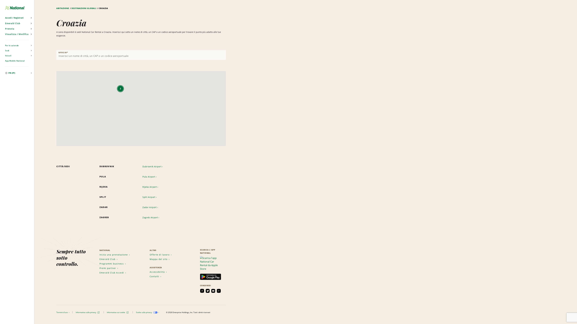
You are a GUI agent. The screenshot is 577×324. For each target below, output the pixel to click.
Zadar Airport (149, 207)
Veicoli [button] (8, 55)
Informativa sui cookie (116, 312)
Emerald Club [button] (12, 23)
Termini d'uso (62, 312)
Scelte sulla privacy (144, 312)
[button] (17, 18)
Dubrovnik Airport (151, 166)
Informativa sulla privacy (86, 312)
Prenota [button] (9, 28)
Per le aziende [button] (12, 45)
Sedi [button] (7, 50)
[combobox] (141, 55)
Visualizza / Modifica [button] (17, 34)
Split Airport (148, 197)
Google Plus (219, 291)
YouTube (213, 291)
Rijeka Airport (149, 186)
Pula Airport (148, 176)
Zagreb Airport (150, 217)
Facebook (202, 291)
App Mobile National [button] (15, 61)
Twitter (208, 291)
